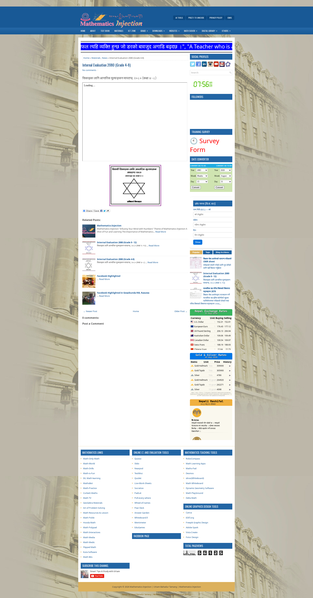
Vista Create (191, 532)
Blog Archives (222, 252)
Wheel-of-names (142, 502)
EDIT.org (190, 517)
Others (226, 30)
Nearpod (138, 468)
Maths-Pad (191, 468)
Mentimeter (140, 522)
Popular (196, 252)
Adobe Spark (192, 527)
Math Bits (87, 556)
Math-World (89, 463)
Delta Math (191, 497)
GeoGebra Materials (92, 502)
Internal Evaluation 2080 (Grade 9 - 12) (117, 242)
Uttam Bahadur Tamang (141, 594)
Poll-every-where (142, 497)
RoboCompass (193, 458)
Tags (208, 252)
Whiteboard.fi (141, 517)
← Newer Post (90, 311)
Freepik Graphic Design (197, 522)
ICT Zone (132, 30)
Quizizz (137, 458)
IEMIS (230, 17)
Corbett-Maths (90, 493)
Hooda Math (89, 522)
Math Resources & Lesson (95, 512)
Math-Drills (88, 468)
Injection (196, 586)
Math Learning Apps (196, 463)
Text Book (105, 30)
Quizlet (137, 478)
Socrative (138, 488)
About (93, 30)
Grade (144, 30)
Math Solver (190, 30)
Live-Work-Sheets (142, 483)
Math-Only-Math (91, 458)
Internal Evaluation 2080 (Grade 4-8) (106, 65)
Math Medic (89, 542)
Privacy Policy (215, 17)
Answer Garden (141, 512)
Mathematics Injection (109, 225)
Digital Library (209, 30)
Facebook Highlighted (108, 276)
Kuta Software (90, 552)
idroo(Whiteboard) (195, 478)
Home (83, 30)
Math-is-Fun (89, 473)
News (104, 57)
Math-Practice (90, 488)
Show (197, 242)
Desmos (190, 473)
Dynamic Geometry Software (200, 488)
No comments (89, 70)
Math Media (89, 537)
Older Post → (180, 311)
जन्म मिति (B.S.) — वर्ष (201, 209)
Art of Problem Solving (94, 507)
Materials (118, 30)
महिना (195, 219)
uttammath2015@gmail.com (176, 594)
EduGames (139, 527)
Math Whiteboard (194, 483)
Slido (136, 463)
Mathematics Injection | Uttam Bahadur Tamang (153, 586)
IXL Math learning (91, 478)
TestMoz (138, 473)
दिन (194, 230)
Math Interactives (91, 532)
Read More (160, 231)
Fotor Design (192, 537)
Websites (174, 30)
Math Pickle (88, 517)
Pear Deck (139, 507)
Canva (189, 512)
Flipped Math (89, 547)
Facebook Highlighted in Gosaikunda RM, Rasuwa (123, 292)
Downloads (158, 30)
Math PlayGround (194, 493)
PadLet (137, 493)
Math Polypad (90, 527)
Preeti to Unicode (196, 17)
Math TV (87, 497)
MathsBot (88, 483)
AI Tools (179, 17)
